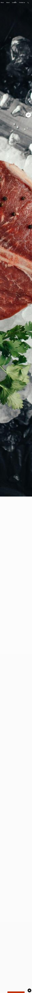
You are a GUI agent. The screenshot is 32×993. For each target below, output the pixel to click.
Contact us (22, 2)
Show (29, 990)
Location (14, 2)
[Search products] (28, 115)
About (8, 2)
